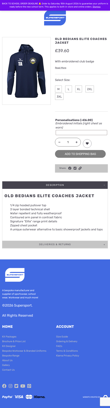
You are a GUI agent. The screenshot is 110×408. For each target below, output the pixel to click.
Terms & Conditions (67, 350)
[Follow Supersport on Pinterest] (29, 386)
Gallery (6, 365)
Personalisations (74, 120)
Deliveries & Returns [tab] (55, 244)
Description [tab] (55, 185)
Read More (60, 67)
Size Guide (62, 336)
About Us (7, 360)
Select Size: (62, 80)
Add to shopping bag (80, 154)
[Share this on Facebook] (69, 168)
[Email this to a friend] (80, 168)
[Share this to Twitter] (75, 168)
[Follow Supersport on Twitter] (16, 386)
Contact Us (8, 369)
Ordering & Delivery (66, 341)
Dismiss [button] (97, 6)
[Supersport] (55, 18)
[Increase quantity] (76, 142)
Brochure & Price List (14, 341)
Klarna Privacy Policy (67, 355)
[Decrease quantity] (59, 142)
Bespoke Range (10, 355)
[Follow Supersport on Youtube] (22, 386)
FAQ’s (59, 346)
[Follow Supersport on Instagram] (10, 386)
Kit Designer (9, 346)
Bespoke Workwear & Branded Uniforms (24, 350)
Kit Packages (9, 336)
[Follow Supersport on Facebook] (4, 386)
